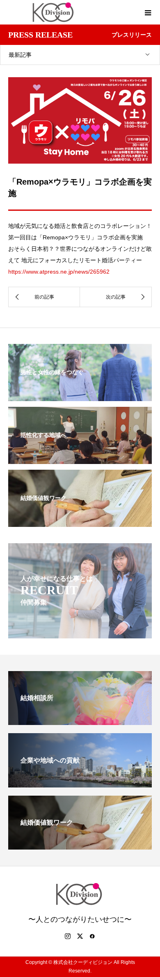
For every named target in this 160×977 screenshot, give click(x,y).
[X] (80, 936)
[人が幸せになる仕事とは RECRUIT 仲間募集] (80, 633)
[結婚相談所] (80, 721)
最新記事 (20, 54)
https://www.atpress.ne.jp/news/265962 (59, 271)
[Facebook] (92, 936)
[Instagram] (68, 936)
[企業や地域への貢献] (80, 784)
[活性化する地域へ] (80, 458)
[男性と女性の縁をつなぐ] (80, 396)
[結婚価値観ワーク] (80, 521)
